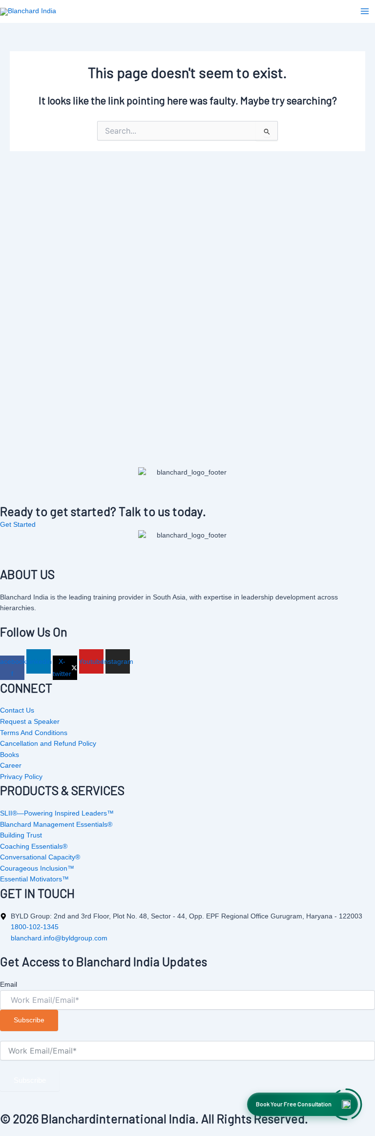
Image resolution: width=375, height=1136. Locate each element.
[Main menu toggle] (364, 11)
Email (8, 984)
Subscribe (30, 1080)
